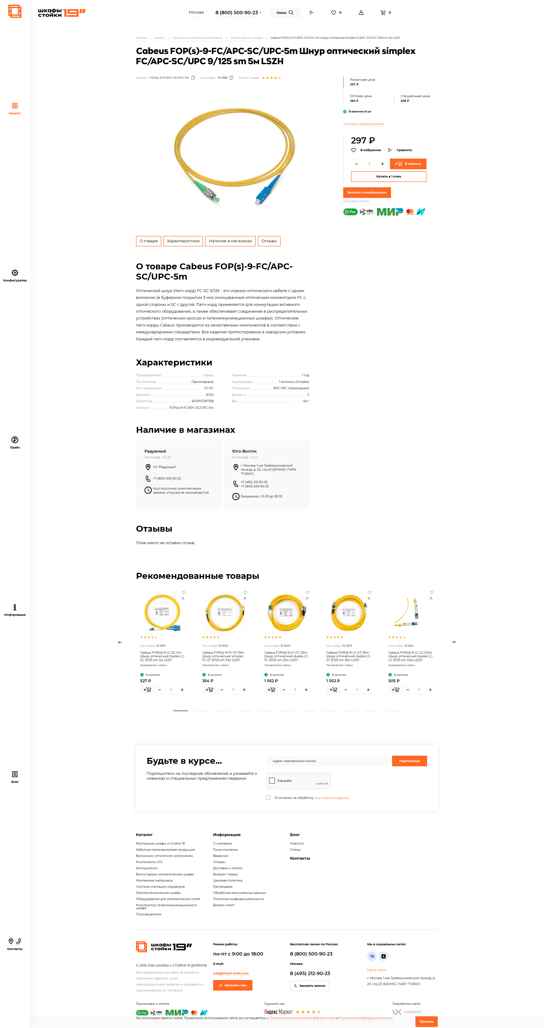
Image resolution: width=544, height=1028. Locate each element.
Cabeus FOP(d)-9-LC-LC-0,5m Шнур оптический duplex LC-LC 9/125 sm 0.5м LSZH (410, 656)
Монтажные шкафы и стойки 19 (160, 843)
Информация (227, 834)
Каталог (15, 113)
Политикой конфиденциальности (365, 1018)
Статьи (295, 850)
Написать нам (235, 985)
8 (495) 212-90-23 (310, 973)
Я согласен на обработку (312, 798)
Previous (120, 642)
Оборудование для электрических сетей (168, 899)
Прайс (15, 447)
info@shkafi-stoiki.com (231, 973)
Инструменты (146, 868)
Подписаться (409, 761)
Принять (427, 1022)
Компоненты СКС (149, 862)
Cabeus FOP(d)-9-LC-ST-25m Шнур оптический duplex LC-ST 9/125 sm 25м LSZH (348, 656)
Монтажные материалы (154, 880)
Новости (297, 843)
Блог (15, 782)
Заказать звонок (312, 986)
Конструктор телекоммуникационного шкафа (166, 906)
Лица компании (225, 850)
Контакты (15, 944)
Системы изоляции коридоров (160, 887)
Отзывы (269, 241)
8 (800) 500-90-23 (236, 13)
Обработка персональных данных (239, 893)
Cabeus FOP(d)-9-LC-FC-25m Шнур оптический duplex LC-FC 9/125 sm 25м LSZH (286, 656)
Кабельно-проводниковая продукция (165, 850)
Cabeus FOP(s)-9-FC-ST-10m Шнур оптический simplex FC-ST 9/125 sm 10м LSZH (223, 656)
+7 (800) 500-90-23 (167, 478)
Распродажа (222, 887)
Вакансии (220, 856)
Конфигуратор (15, 280)
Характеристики (183, 241)
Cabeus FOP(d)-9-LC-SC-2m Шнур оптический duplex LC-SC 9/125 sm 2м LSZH (162, 656)
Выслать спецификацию (367, 192)
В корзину (413, 164)
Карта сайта (376, 970)
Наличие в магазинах (230, 241)
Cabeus (208, 375)
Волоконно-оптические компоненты (164, 856)
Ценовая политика (227, 880)
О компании (222, 843)
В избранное (370, 150)
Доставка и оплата (227, 868)
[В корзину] (147, 690)
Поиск (281, 13)
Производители (149, 914)
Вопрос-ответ (224, 905)
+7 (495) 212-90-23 (254, 482)
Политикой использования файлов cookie (302, 1018)
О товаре (149, 241)
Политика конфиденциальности (238, 899)
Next (453, 642)
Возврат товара (225, 874)
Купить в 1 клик (388, 176)
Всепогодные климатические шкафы (165, 874)
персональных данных (331, 798)
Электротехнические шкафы (158, 893)
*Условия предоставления (363, 124)
